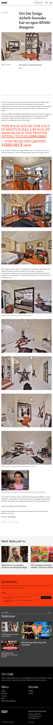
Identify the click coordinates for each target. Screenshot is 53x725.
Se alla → (50, 612)
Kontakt (3, 691)
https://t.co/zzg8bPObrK (24, 136)
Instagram (30, 691)
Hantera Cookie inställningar (8, 701)
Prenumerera (38, 2)
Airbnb (39, 499)
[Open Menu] (50, 3)
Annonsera (4, 696)
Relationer (4, 12)
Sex (11, 521)
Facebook (30, 693)
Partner (3, 698)
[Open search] (46, 3)
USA (17, 521)
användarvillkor (6, 601)
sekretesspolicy (29, 600)
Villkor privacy (31, 721)
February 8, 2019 (16, 144)
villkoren (17, 596)
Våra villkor (4, 693)
